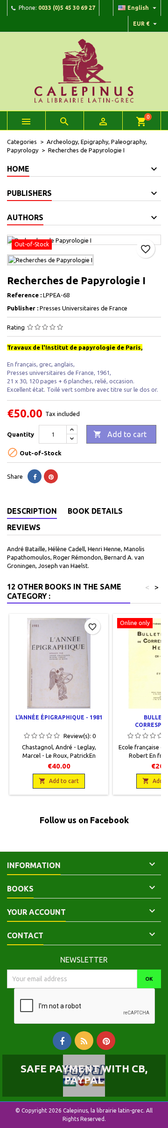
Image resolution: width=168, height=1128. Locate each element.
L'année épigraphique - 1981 (59, 717)
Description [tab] (32, 511)
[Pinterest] (51, 476)
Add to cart (120, 434)
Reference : (24, 295)
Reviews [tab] (24, 527)
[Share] (35, 476)
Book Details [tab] (95, 511)
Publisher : (22, 308)
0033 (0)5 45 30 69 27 (66, 8)
